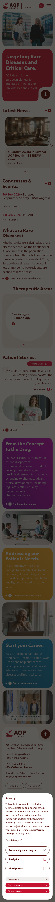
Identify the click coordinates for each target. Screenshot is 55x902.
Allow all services (15, 891)
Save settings (13, 879)
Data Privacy (12, 840)
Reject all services (15, 885)
